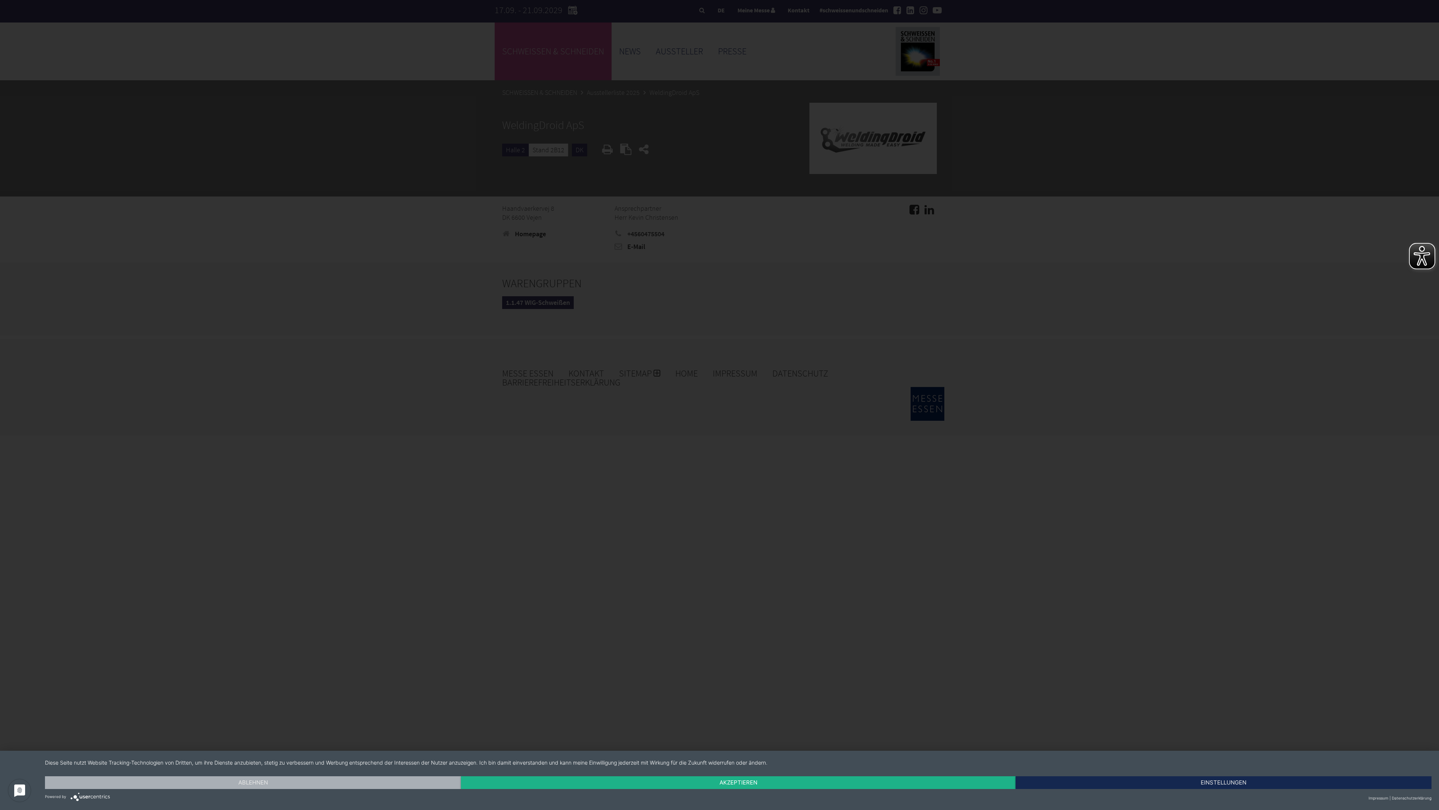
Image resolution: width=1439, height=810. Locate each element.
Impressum (1378, 798)
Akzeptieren (738, 782)
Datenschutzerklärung (1412, 798)
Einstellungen (1223, 782)
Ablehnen (253, 782)
